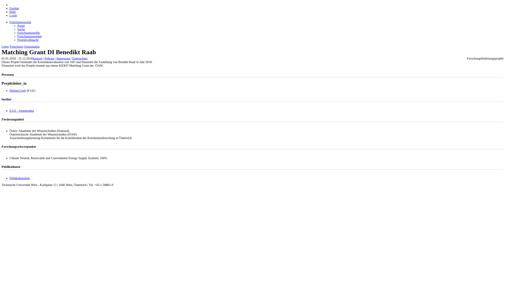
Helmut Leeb (17, 90)
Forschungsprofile (28, 33)
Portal (21, 25)
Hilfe (12, 12)
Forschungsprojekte (29, 36)
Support (37, 58)
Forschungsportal (20, 22)
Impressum (63, 58)
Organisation (32, 46)
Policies (49, 58)
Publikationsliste (19, 178)
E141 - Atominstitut (21, 110)
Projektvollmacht (27, 40)
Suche (21, 29)
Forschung (16, 46)
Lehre (5, 46)
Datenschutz (80, 58)
